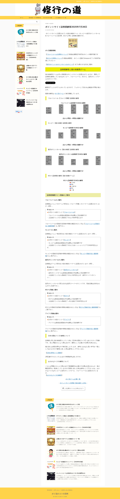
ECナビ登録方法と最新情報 (89, 307)
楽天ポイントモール (70, 270)
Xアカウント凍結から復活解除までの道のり (68, 416)
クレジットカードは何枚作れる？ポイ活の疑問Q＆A (70, 473)
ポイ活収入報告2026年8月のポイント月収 (68, 404)
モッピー (67, 240)
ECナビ (66, 296)
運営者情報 (78, 1)
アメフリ (67, 319)
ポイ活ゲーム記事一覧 (73, 379)
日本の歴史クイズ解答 (54, 353)
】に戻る (83, 383)
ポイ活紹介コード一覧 (61, 17)
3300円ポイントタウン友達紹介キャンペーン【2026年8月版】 (74, 427)
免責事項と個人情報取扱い (96, 1)
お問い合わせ (86, 1)
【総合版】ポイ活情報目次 (34, 17)
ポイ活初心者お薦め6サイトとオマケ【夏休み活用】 (70, 450)
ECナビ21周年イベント (54, 58)
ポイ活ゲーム (59, 93)
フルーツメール (69, 212)
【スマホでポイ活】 (47, 17)
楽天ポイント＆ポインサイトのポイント (60, 64)
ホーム (21, 17)
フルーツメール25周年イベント (57, 54)
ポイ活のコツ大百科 (60, 494)
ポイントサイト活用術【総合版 (70, 383)
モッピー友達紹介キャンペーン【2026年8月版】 (70, 461)
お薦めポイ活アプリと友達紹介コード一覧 (68, 439)
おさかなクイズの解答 (54, 375)
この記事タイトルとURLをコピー (74, 388)
